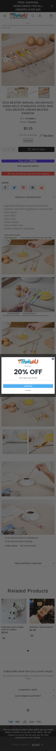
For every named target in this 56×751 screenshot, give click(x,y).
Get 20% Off (28, 386)
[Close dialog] (53, 359)
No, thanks (28, 390)
